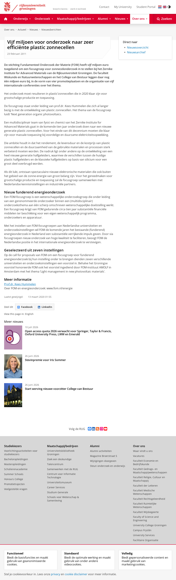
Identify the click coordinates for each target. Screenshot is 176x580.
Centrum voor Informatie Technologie (61, 475)
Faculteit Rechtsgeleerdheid (149, 498)
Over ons (9, 29)
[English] (164, 7)
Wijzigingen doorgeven (103, 461)
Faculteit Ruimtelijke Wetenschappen (144, 505)
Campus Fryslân (142, 530)
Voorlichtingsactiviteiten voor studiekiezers (20, 452)
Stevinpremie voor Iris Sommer (45, 360)
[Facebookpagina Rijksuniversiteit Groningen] (89, 429)
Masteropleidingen (15, 464)
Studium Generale (57, 492)
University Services (144, 535)
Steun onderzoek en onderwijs (107, 465)
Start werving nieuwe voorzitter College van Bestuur (59, 388)
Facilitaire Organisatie (145, 540)
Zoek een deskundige (59, 459)
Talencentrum (55, 464)
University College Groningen (150, 525)
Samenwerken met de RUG (62, 469)
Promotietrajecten (14, 484)
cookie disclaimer (76, 574)
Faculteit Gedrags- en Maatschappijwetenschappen (150, 470)
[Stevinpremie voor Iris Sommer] (13, 366)
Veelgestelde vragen (15, 489)
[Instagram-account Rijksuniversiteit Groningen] (101, 429)
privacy (55, 574)
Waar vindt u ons (143, 451)
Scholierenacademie (16, 469)
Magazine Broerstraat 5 (103, 456)
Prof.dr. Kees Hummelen (20, 284)
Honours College (13, 479)
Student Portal (145, 7)
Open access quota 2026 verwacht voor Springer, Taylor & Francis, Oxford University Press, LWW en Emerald (68, 333)
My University (123, 7)
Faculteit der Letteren (145, 485)
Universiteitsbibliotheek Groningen (60, 452)
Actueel (22, 29)
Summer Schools (13, 474)
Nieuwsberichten (51, 29)
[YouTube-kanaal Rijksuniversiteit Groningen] (105, 429)
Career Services (56, 487)
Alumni (94, 446)
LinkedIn (47, 307)
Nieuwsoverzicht (137, 47)
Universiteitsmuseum (59, 482)
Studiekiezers (13, 446)
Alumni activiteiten (101, 451)
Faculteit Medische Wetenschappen (144, 492)
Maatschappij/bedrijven (62, 446)
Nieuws (34, 29)
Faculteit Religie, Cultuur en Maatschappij (149, 479)
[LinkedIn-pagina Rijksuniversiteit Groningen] (93, 429)
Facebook (27, 307)
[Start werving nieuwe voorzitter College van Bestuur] (13, 395)
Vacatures (138, 456)
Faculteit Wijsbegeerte (146, 512)
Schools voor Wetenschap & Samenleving (63, 498)
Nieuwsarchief (136, 52)
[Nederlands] (160, 7)
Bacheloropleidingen (16, 459)
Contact (104, 7)
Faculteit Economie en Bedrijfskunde (145, 462)
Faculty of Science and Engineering (146, 518)
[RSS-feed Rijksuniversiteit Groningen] (97, 429)
